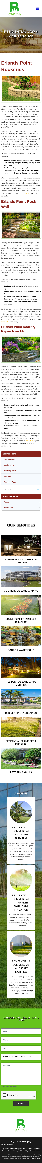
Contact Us (25, 193)
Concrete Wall (9, 459)
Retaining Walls (10, 471)
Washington (8, 507)
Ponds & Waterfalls (21, 650)
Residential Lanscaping (21, 713)
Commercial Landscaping (21, 590)
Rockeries (8, 476)
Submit (21, 1103)
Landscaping (9, 465)
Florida (6, 502)
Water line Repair (10, 482)
